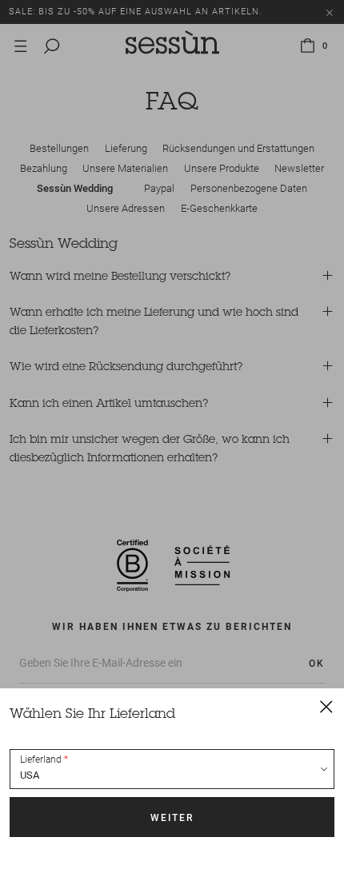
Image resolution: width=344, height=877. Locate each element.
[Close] (326, 706)
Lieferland (41, 759)
